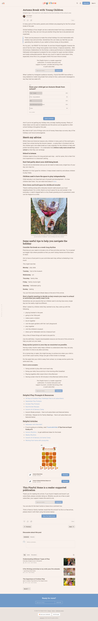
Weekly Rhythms (30, 435)
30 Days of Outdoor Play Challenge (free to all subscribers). (44, 398)
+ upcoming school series (29, 571)
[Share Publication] (80, 3)
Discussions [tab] (34, 555)
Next (70, 526)
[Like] (24, 20)
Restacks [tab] (32, 537)
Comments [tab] (26, 537)
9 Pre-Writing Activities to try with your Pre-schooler (41, 569)
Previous (28, 526)
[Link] (21, 137)
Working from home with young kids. (37, 440)
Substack (42, 618)
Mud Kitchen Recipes (32, 407)
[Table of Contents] (2, 310)
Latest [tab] (28, 555)
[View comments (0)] (27, 20)
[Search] (77, 3)
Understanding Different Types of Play (36, 559)
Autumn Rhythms (31, 432)
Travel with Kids (52, 427)
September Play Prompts (33, 401)
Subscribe (86, 3)
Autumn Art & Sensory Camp (34, 409)
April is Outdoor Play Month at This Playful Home (35, 581)
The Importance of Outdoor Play (34, 579)
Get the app (56, 614)
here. (55, 181)
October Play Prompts (32, 404)
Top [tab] (24, 555)
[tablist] (29, 537)
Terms (53, 610)
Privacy (49, 610)
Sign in (93, 3)
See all (26, 589)
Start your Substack (45, 614)
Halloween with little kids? (33, 424)
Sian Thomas (29, 15)
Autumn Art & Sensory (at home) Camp (38, 437)
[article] (49, 561)
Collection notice (60, 610)
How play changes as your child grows (32, 561)
